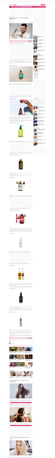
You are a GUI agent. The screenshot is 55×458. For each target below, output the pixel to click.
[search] (40, 4)
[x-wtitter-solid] (30, 338)
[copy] (31, 338)
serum (12, 152)
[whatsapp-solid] (27, 338)
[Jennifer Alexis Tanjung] (9, 343)
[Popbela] (13, 4)
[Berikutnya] (32, 373)
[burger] (45, 4)
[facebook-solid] (28, 338)
